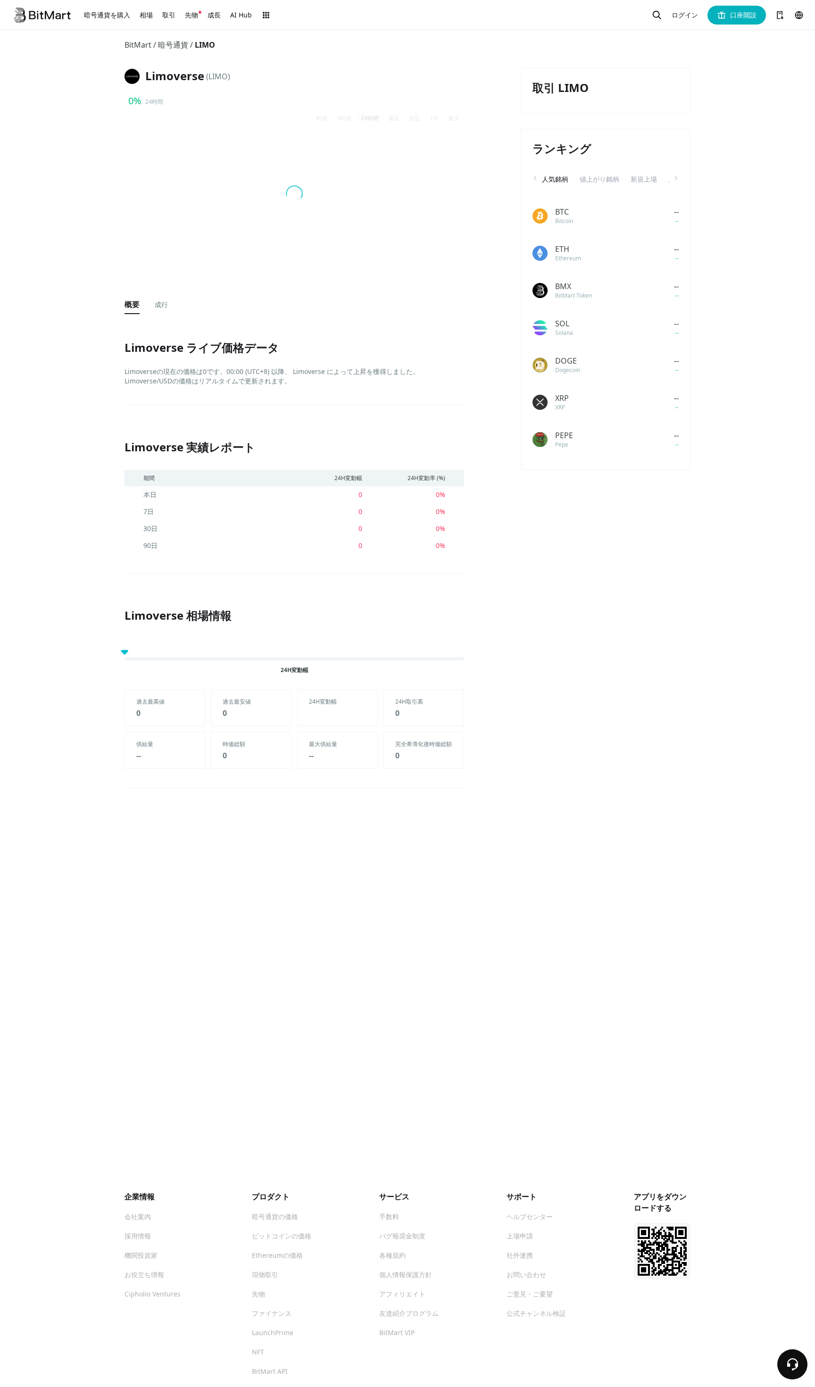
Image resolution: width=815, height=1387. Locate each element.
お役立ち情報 (144, 1274)
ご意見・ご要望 (530, 1293)
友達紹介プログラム (409, 1313)
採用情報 (138, 1235)
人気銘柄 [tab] (555, 178)
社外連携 (520, 1255)
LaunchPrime (272, 1332)
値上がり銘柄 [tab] (599, 178)
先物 (258, 1293)
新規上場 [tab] (644, 178)
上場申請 (520, 1235)
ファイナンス (271, 1313)
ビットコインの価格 (281, 1235)
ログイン (685, 15)
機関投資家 (141, 1255)
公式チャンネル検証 (536, 1313)
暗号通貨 (173, 45)
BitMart (138, 45)
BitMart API (270, 1371)
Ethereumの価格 (277, 1255)
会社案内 (138, 1216)
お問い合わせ (526, 1274)
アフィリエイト (402, 1293)
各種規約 (392, 1255)
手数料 (389, 1216)
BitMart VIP (397, 1332)
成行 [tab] (161, 304)
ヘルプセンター (530, 1216)
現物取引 (265, 1274)
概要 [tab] (132, 304)
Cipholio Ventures (153, 1293)
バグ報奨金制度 (402, 1235)
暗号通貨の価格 (275, 1216)
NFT (258, 1351)
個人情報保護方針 (405, 1274)
